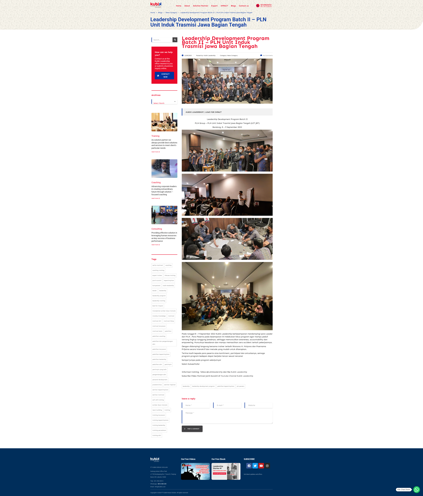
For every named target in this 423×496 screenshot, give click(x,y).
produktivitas (157, 384)
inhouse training (170, 275)
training (167, 410)
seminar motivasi (158, 395)
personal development (159, 379)
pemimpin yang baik (159, 369)
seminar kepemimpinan (160, 390)
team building (157, 410)
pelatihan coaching (158, 336)
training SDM (156, 435)
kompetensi (156, 285)
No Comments (268, 55)
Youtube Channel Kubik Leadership (237, 376)
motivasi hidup (169, 321)
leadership (186, 386)
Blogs (233, 6)
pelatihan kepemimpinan (225, 386)
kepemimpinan (169, 280)
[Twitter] (255, 465)
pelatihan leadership (159, 359)
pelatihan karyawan (159, 349)
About (187, 6)
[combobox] (164, 101)
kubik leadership (168, 285)
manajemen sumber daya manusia (164, 311)
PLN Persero (240, 386)
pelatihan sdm (157, 364)
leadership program (159, 295)
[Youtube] (261, 465)
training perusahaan (159, 430)
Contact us (244, 6)
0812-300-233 (162, 484)
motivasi (171, 316)
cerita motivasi (157, 265)
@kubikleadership (214, 372)
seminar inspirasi (169, 384)
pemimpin (168, 364)
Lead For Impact (157, 306)
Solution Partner (200, 6)
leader (154, 290)
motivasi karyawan (158, 326)
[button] (416, 489)
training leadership (158, 425)
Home (178, 6)
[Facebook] (249, 465)
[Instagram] (267, 465)
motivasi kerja (157, 331)
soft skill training (158, 400)
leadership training (158, 301)
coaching (168, 265)
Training (155, 136)
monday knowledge (159, 316)
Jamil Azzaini (156, 280)
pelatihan (168, 331)
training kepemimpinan (160, 420)
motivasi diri (156, 321)
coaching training (158, 270)
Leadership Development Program (203, 386)
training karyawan (158, 415)
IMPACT (224, 6)
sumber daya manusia (159, 405)
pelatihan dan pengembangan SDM (162, 342)
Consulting (156, 229)
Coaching (156, 182)
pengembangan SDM (159, 374)
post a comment (193, 429)
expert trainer (157, 275)
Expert (214, 6)
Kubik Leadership (239, 372)
